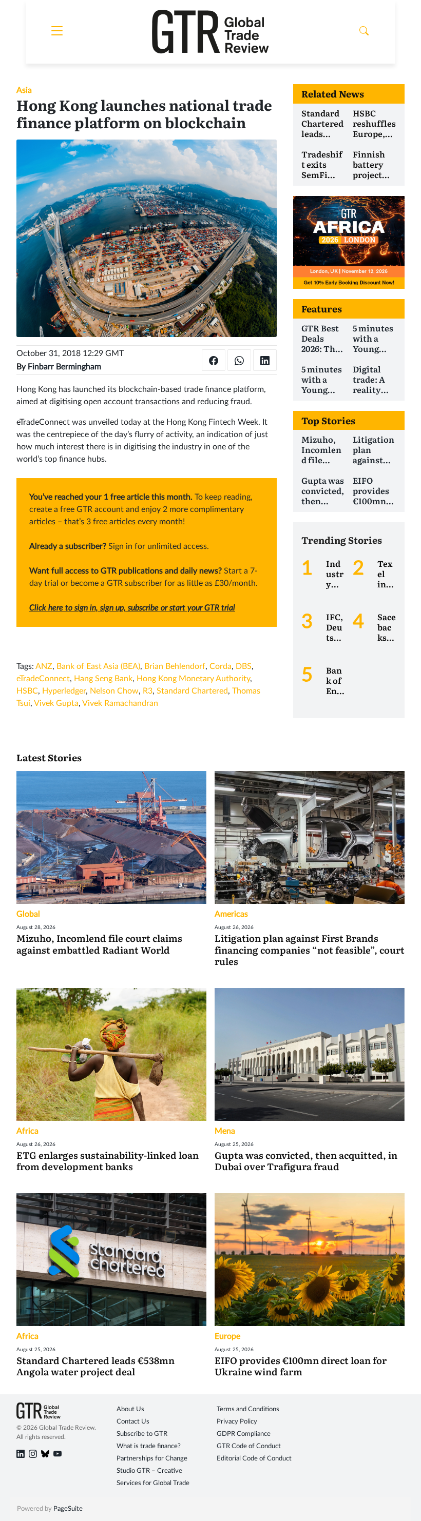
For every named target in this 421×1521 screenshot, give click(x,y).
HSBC (27, 691)
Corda (220, 666)
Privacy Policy (237, 1421)
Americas (231, 914)
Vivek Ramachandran (120, 703)
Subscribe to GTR (142, 1434)
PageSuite (68, 1509)
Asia (24, 90)
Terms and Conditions (248, 1409)
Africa (27, 1131)
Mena (225, 1131)
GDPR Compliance (244, 1434)
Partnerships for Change (152, 1458)
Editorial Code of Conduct (254, 1458)
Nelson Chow (114, 691)
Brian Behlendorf (174, 666)
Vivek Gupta (56, 703)
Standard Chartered (192, 691)
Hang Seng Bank (103, 679)
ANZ (43, 666)
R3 (147, 691)
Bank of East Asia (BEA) (98, 666)
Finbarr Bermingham (64, 367)
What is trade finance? (149, 1446)
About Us (130, 1409)
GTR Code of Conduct (249, 1446)
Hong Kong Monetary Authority (193, 679)
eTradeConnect (43, 679)
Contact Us (133, 1421)
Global (28, 914)
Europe (227, 1336)
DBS (244, 666)
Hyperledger (64, 691)
